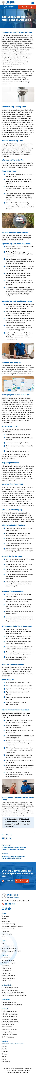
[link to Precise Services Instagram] (6, 908)
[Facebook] (3, 838)
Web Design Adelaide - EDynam (18, 1072)
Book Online (20, 881)
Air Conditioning (7, 985)
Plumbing (5, 955)
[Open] (32, 3)
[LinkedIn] (10, 838)
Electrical (5, 1009)
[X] (6, 838)
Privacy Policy (11, 1070)
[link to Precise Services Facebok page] (9, 908)
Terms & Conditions (24, 1070)
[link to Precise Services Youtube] (3, 908)
